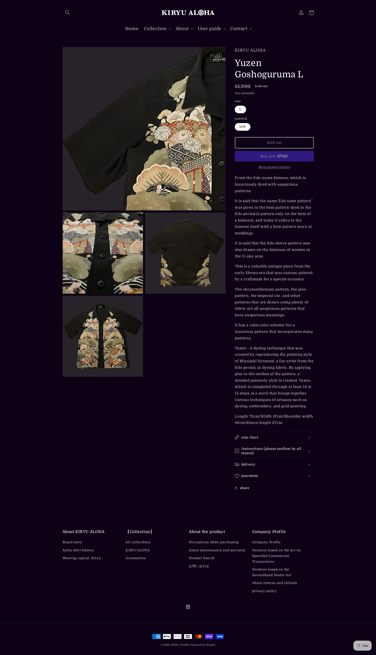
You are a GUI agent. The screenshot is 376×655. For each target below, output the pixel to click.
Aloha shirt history (78, 550)
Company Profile (266, 542)
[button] (67, 13)
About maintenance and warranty (217, 550)
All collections (138, 542)
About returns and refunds (274, 583)
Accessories (136, 558)
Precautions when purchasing (214, 542)
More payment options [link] (274, 166)
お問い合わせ (199, 566)
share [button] (244, 488)
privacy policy (264, 591)
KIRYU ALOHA (138, 550)
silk (242, 126)
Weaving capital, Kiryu (81, 558)
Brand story (72, 542)
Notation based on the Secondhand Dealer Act (271, 572)
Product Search (202, 558)
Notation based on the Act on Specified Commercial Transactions (276, 556)
